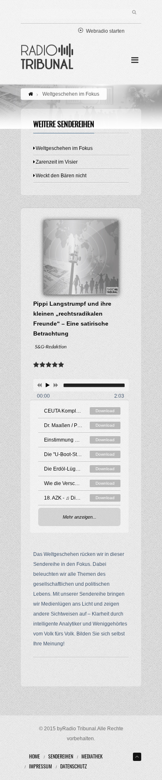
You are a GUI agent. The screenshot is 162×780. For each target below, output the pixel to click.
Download (105, 410)
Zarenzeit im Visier (57, 162)
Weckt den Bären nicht (61, 176)
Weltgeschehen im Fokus (64, 148)
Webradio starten (105, 31)
